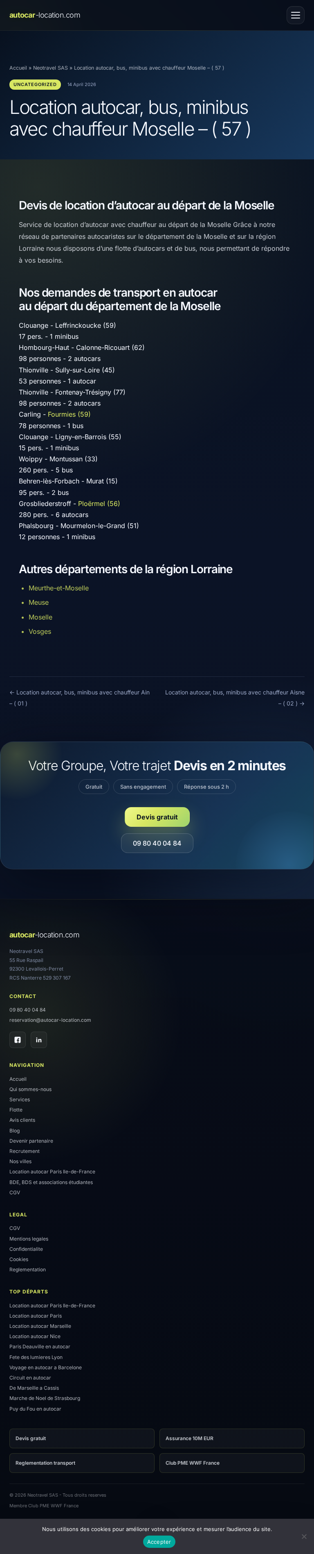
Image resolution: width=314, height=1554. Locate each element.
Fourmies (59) (69, 414)
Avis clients (22, 1120)
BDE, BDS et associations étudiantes (51, 1182)
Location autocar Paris (35, 1316)
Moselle (40, 617)
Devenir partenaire (31, 1141)
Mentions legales (28, 1239)
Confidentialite (26, 1249)
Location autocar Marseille (40, 1326)
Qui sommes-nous (30, 1089)
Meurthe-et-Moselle (59, 588)
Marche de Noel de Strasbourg (44, 1398)
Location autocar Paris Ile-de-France (52, 1171)
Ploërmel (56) (99, 503)
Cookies (18, 1259)
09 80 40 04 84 (157, 843)
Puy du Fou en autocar (35, 1409)
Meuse (39, 602)
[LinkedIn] (39, 1040)
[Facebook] (17, 1040)
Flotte (15, 1110)
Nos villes (20, 1161)
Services (19, 1099)
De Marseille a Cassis (34, 1388)
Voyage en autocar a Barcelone (45, 1367)
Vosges (40, 631)
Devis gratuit (157, 817)
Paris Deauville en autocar (39, 1346)
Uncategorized (35, 84)
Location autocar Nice (35, 1336)
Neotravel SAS (50, 68)
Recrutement (24, 1151)
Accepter (159, 1541)
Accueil (18, 68)
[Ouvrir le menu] (296, 15)
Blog (14, 1131)
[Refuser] (304, 1536)
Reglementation (27, 1269)
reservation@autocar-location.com (50, 1020)
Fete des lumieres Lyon (36, 1357)
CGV (14, 1192)
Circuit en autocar (30, 1378)
